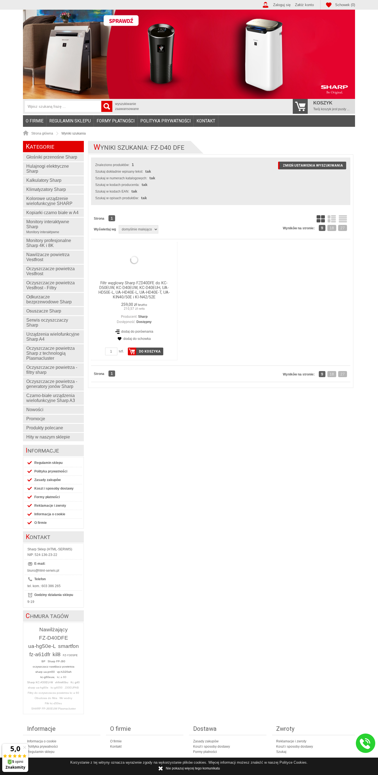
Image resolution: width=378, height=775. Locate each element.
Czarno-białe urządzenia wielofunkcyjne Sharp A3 (50, 398)
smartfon (68, 646)
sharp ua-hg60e (38, 687)
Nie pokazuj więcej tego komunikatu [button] (193, 768)
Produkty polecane (44, 427)
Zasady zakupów (47, 480)
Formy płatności (115, 121)
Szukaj (281, 752)
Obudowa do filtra (46, 698)
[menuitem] (34, 121)
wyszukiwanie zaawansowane (127, 106)
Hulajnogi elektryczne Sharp (47, 169)
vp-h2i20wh (64, 671)
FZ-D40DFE (53, 638)
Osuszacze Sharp (43, 311)
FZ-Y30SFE (70, 655)
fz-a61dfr (39, 654)
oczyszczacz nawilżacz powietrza (53, 666)
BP (43, 661)
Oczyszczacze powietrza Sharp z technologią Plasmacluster (50, 353)
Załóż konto (304, 5)
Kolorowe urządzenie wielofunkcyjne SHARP (49, 201)
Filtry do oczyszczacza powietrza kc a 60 (53, 692)
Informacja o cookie (49, 514)
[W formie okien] (321, 218)
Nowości (34, 409)
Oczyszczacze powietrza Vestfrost (50, 271)
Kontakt (205, 121)
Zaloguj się (282, 5)
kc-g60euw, (47, 677)
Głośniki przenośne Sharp (51, 157)
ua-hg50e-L (42, 646)
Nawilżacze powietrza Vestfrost (47, 257)
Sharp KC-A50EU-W (40, 682)
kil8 (57, 654)
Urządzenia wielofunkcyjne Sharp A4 (52, 336)
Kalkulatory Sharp (43, 180)
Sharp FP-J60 (56, 661)
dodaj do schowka (137, 339)
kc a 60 (61, 677)
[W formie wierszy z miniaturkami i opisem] (332, 218)
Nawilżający (53, 629)
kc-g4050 (57, 687)
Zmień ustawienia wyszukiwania (313, 165)
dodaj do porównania (137, 331)
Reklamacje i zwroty (50, 506)
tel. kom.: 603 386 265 (44, 586)
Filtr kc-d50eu (53, 703)
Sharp (142, 317)
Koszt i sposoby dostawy (54, 488)
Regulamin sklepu (70, 121)
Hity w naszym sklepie (48, 437)
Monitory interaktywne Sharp (47, 226)
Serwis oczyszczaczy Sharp (47, 322)
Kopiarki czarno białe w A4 (52, 212)
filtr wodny (65, 698)
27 (342, 228)
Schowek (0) (345, 5)
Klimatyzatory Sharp (46, 189)
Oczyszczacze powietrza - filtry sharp (51, 370)
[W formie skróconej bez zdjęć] (343, 218)
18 (332, 228)
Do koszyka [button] (149, 351)
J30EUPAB (72, 687)
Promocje (35, 418)
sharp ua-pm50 (45, 671)
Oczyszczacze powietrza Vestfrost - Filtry (50, 285)
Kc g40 (75, 682)
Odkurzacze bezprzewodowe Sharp (49, 299)
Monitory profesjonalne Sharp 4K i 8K (48, 243)
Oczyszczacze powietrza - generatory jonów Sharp (51, 384)
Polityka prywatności (165, 121)
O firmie (34, 121)
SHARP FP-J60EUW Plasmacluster (53, 708)
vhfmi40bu (61, 682)
